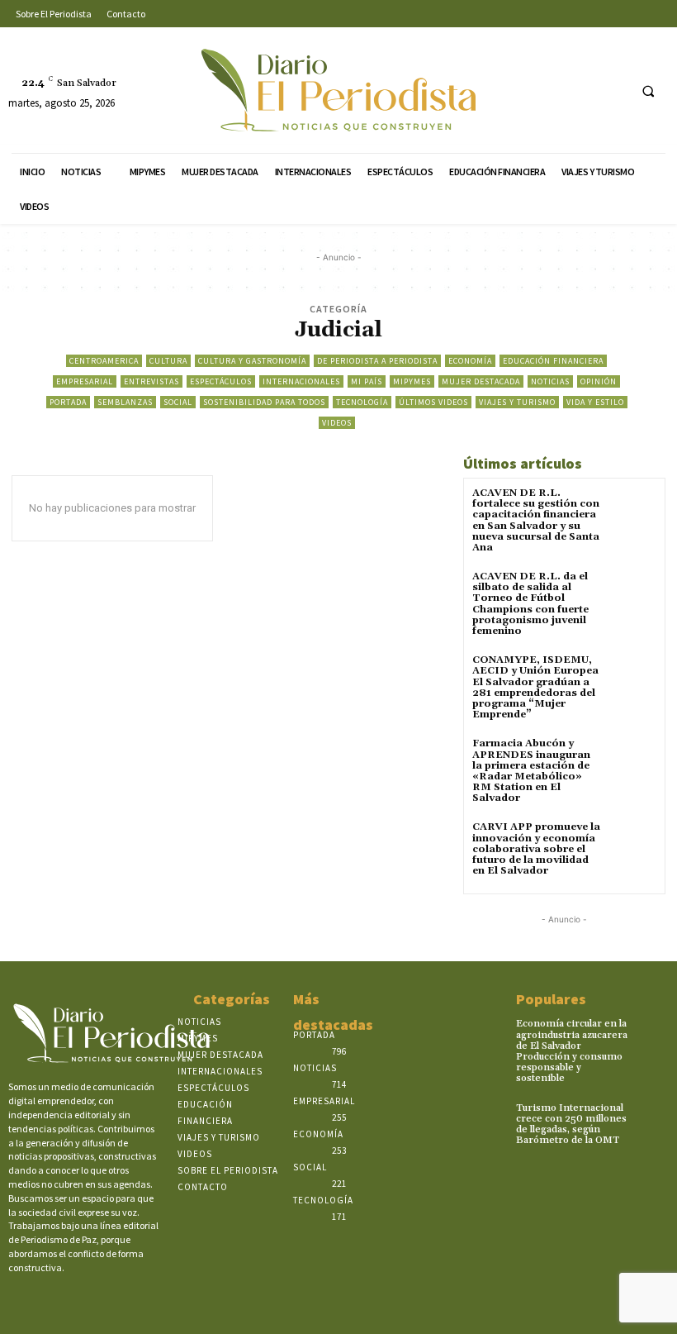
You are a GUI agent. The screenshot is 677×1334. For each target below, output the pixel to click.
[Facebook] (520, 90)
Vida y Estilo (595, 402)
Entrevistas (151, 381)
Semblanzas (125, 402)
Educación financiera (553, 360)
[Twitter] (581, 90)
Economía (470, 360)
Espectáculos (221, 381)
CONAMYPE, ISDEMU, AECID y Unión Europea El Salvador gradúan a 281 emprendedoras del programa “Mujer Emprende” (535, 687)
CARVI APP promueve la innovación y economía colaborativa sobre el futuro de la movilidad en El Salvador (536, 849)
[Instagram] (551, 90)
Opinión (598, 381)
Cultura (168, 360)
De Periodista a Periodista (377, 360)
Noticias (550, 381)
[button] (648, 91)
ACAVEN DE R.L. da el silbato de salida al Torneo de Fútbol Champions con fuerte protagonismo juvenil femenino (530, 603)
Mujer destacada (481, 381)
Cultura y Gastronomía (252, 360)
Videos (337, 422)
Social (177, 402)
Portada (68, 402)
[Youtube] (612, 90)
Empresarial (84, 381)
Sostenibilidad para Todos (264, 402)
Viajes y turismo (517, 402)
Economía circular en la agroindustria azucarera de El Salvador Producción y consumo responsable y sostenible (571, 1050)
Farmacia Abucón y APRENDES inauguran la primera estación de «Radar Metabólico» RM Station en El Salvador (531, 770)
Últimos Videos (433, 402)
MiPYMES (412, 381)
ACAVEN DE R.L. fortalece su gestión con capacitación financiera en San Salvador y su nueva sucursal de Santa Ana (535, 520)
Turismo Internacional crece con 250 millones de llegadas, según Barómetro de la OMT (571, 1124)
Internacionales (301, 381)
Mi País (366, 381)
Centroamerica (104, 360)
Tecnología (362, 402)
